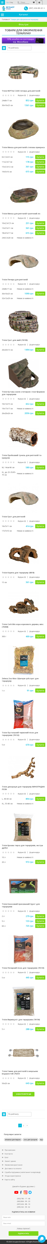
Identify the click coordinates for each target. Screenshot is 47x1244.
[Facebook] (21, 1192)
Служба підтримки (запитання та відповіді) (22, 1172)
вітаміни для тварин (13, 1140)
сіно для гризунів (30, 1140)
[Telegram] (30, 1192)
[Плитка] (4, 48)
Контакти (9, 1154)
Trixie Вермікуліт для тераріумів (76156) (21, 1019)
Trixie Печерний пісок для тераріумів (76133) (23, 968)
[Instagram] (25, 1192)
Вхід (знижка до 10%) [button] (44, 1)
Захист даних (10, 1161)
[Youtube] (16, 1192)
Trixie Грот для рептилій (13, 516)
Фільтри (23, 24)
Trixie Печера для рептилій (15, 279)
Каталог (23, 14)
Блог (6, 1157)
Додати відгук (34, 95)
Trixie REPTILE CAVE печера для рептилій (21, 91)
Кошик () (39, 1)
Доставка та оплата (13, 1168)
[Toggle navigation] (2, 2)
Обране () (33, 1)
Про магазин (10, 1150)
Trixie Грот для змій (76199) (15, 340)
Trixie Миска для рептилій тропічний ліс (21, 213)
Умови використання (13, 1165)
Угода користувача (13, 1176)
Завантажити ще (23, 1094)
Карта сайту (10, 1179)
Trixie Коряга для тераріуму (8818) (18, 572)
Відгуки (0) (22, 95)
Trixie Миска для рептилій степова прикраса (23, 147)
